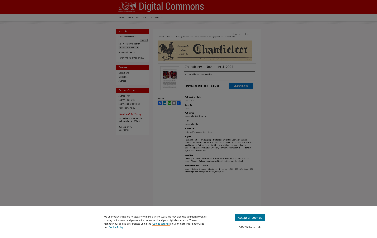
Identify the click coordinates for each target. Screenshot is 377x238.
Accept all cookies (250, 218)
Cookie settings (161, 223)
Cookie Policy (116, 227)
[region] (188, 222)
